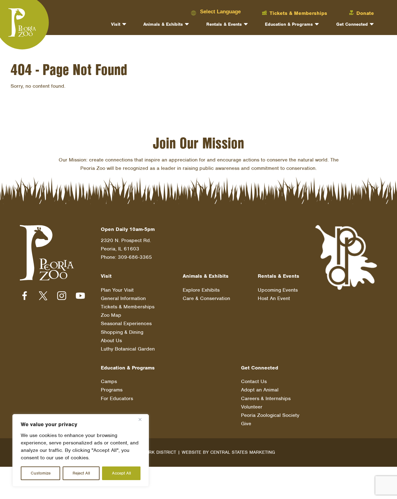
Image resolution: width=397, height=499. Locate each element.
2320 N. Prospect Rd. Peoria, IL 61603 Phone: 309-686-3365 (126, 248)
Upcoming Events (278, 290)
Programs (112, 389)
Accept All (121, 473)
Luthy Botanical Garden (128, 349)
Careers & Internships (266, 398)
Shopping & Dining (122, 332)
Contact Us (254, 381)
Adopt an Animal (260, 389)
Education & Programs (289, 24)
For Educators (117, 398)
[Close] (142, 419)
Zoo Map (111, 315)
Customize (41, 473)
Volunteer (251, 407)
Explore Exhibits (201, 290)
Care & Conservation (206, 298)
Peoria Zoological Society (270, 415)
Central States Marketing (242, 452)
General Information (123, 298)
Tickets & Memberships (127, 306)
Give (246, 423)
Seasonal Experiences (126, 323)
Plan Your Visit (117, 290)
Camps (109, 381)
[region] (80, 450)
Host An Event (274, 298)
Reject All (81, 473)
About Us (111, 340)
